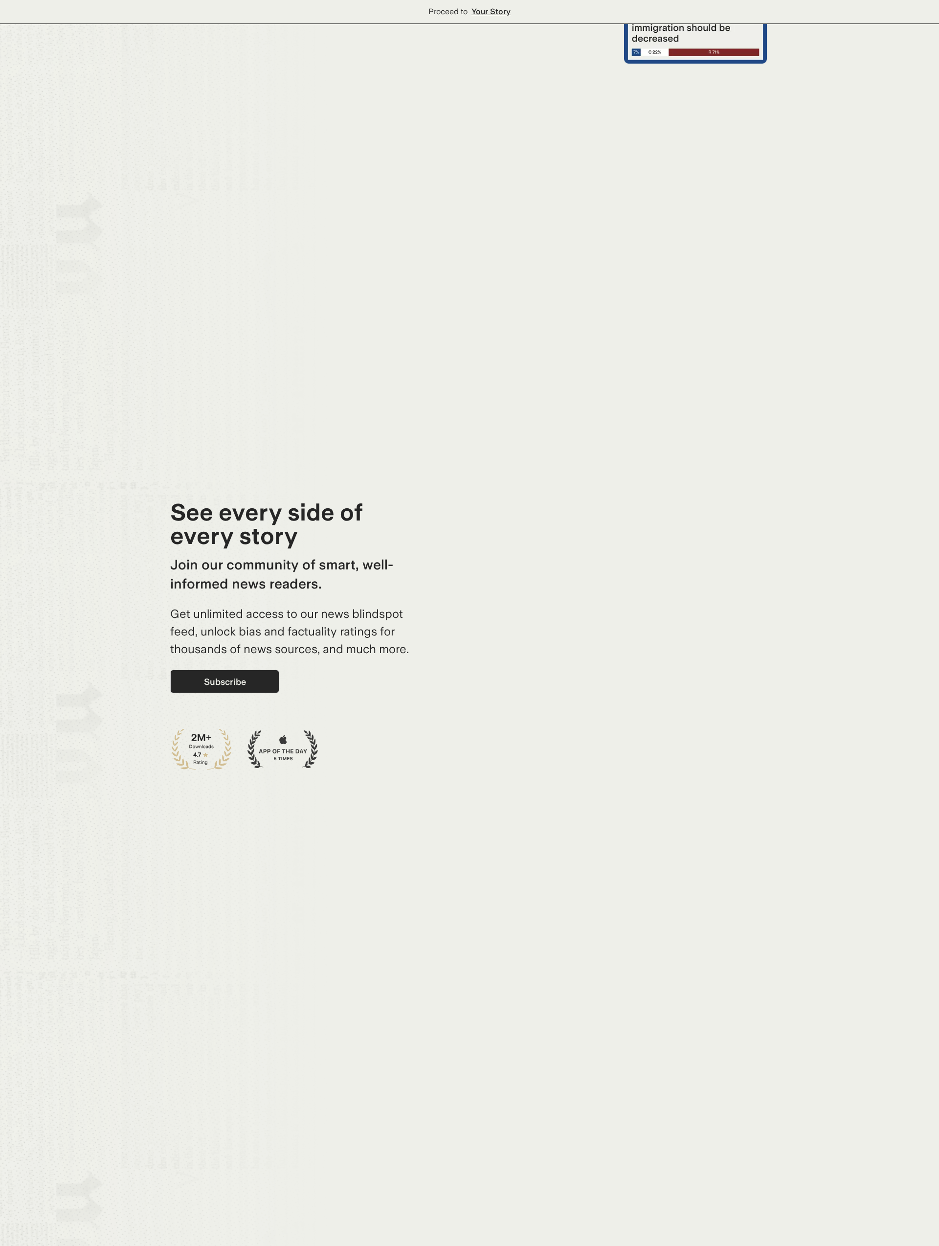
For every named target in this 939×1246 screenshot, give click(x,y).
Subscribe (225, 682)
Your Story (491, 11)
